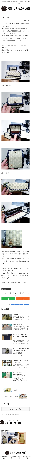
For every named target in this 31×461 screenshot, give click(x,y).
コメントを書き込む (15, 409)
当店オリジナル (7, 289)
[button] (27, 300)
